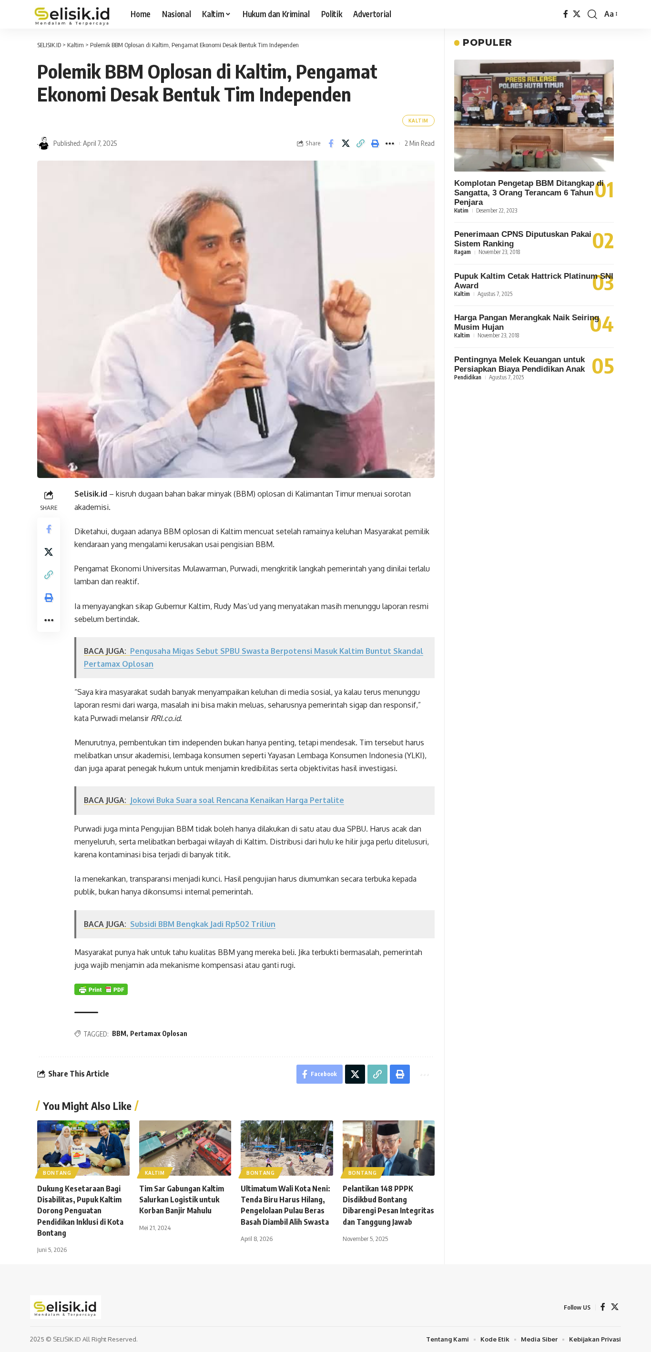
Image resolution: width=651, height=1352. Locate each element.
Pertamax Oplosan (158, 1033)
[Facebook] (565, 14)
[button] (592, 14)
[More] (390, 143)
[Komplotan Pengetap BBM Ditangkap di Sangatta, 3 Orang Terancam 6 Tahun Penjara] (534, 116)
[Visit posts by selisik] (44, 143)
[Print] (375, 143)
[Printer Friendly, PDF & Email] (101, 989)
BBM (119, 1033)
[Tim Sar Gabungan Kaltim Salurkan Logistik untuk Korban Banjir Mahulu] (185, 1148)
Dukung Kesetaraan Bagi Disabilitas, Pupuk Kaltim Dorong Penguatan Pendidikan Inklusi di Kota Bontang (80, 1211)
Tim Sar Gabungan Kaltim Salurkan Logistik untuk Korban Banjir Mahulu (181, 1199)
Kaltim (418, 120)
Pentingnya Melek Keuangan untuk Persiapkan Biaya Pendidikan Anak (519, 364)
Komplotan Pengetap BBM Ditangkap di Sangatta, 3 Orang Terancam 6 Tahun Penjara (529, 193)
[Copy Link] (360, 143)
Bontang (57, 1173)
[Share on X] (345, 143)
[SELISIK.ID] (72, 14)
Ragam (462, 252)
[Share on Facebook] (330, 143)
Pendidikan (467, 377)
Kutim (461, 210)
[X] (576, 14)
